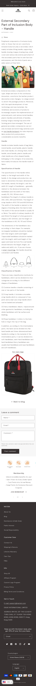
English (17, 668)
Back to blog (19, 402)
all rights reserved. (21, 682)
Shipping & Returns (11, 547)
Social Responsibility (11, 530)
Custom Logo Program (12, 582)
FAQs (5, 561)
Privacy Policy (9, 587)
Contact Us (8, 543)
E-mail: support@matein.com (15, 603)
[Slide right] (22, 497)
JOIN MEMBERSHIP (17, 492)
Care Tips (7, 556)
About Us (7, 512)
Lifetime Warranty (10, 552)
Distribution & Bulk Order (13, 521)
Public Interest (9, 525)
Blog (5, 516)
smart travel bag (9, 250)
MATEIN (15, 682)
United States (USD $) (17, 657)
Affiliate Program (10, 578)
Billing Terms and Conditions (14, 592)
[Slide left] (13, 497)
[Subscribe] (30, 636)
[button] (2, 10)
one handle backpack (11, 131)
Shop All (7, 573)
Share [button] (6, 37)
